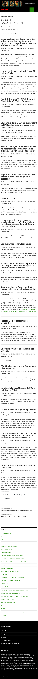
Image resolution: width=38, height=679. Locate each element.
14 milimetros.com (6, 533)
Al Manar (3, 540)
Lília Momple (18, 662)
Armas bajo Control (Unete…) (9, 546)
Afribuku (3, 536)
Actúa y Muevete (5, 631)
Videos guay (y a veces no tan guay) (10, 643)
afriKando (4, 10)
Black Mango (17, 655)
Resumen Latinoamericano (8, 602)
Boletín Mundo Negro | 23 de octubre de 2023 (13, 515)
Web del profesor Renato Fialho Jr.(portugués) (13, 612)
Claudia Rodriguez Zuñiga (6, 657)
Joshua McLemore (15, 660)
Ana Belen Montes (26, 654)
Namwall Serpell (31, 663)
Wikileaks (3, 615)
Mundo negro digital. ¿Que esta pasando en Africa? (15, 590)
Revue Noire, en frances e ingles (9, 605)
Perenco (31, 665)
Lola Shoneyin (13, 662)
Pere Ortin (3, 666)
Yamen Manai (7, 669)
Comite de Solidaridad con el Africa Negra (12, 558)
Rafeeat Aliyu (8, 666)
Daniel (16, 29)
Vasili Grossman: (24, 668)
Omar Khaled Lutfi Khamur (13, 665)
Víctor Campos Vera (33, 668)
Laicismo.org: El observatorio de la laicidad (12, 577)
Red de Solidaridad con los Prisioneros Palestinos (14, 596)
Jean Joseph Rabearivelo (28, 658)
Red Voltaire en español (7, 599)
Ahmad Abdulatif (13, 654)
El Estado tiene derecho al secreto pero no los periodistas (16, 509)
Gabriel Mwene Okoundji (6, 658)
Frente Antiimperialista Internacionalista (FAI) (13, 562)
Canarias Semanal (6, 552)
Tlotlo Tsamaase (17, 668)
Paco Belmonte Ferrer (24, 665)
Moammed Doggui (5, 663)
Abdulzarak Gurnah (5, 654)
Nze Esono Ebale (4, 665)
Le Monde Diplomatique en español (10, 580)
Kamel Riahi (31, 660)
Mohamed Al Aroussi (13, 663)
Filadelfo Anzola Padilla (27, 657)
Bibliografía (4, 634)
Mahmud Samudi (25, 662)
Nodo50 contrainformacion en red (10, 593)
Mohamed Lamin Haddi (23, 663)
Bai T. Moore (11, 655)
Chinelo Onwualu (33, 655)
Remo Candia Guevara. (17, 666)
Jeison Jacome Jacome (6, 660)
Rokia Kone (3, 668)
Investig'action (5, 565)
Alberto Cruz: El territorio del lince (10, 543)
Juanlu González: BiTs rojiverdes (9, 571)
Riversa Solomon (30, 666)
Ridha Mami (24, 666)
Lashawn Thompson (5, 662)
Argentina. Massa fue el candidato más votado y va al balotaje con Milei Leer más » (18, 311)
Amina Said (19, 654)
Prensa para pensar (7, 16)
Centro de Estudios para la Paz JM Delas (12, 555)
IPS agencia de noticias (7, 568)
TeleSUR (3, 609)
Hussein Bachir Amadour (17, 658)
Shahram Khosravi (10, 668)
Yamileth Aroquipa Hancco (15, 669)
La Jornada (4, 574)
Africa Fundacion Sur (7, 549)
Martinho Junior (32, 662)
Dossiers (3, 637)
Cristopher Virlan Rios (17, 657)
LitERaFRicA (4, 583)
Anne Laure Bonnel (5, 655)
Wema (2, 669)
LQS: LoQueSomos (6, 587)
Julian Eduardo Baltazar (24, 660)
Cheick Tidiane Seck (25, 655)
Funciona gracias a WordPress (8, 677)
